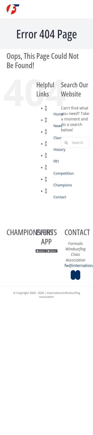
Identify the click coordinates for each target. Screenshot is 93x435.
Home (58, 114)
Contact (59, 197)
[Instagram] (77, 275)
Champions (62, 185)
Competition (63, 173)
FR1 (56, 161)
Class (57, 137)
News (57, 125)
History (59, 149)
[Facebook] (73, 275)
